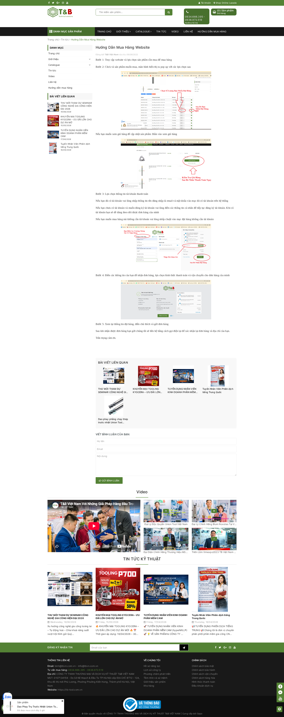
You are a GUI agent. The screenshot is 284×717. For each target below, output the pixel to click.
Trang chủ (104, 31)
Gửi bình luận (110, 480)
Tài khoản (205, 2)
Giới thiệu (123, 31)
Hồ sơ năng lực (152, 666)
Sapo (199, 713)
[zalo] (7, 697)
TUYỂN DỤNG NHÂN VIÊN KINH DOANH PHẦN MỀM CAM (182, 390)
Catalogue (143, 31)
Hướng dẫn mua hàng (212, 31)
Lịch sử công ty (152, 670)
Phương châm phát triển (157, 673)
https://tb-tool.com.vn (70, 689)
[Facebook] (280, 686)
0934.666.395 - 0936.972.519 (195, 18)
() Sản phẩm (225, 12)
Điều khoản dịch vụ (202, 685)
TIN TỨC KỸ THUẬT (142, 559)
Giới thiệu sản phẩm (155, 681)
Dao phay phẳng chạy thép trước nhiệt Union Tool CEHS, (113, 421)
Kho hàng (149, 685)
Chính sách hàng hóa (203, 677)
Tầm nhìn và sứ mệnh (155, 677)
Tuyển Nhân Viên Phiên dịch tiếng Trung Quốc (217, 390)
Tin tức (161, 31)
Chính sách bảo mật (203, 666)
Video (175, 31)
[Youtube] (280, 698)
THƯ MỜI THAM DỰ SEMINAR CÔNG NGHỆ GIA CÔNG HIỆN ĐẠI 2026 (113, 390)
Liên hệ (188, 31)
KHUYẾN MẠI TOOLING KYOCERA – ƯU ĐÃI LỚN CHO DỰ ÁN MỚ (146, 390)
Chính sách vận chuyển (205, 673)
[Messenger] (280, 693)
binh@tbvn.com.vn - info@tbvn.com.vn (76, 666)
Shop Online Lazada (226, 2)
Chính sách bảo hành (203, 670)
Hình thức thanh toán (203, 681)
